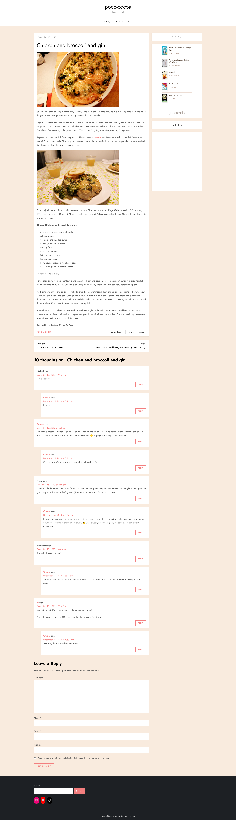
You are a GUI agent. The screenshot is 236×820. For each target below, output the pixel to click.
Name (37, 718)
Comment (39, 677)
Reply (141, 384)
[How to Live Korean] (164, 86)
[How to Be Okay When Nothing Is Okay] (164, 50)
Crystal (46, 397)
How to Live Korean (175, 84)
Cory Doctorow (175, 66)
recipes (142, 331)
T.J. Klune (174, 99)
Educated (172, 72)
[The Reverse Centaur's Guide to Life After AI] (164, 63)
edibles (131, 331)
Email (37, 731)
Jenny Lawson (175, 53)
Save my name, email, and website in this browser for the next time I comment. (74, 758)
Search (37, 785)
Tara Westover (175, 76)
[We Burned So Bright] (164, 98)
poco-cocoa (118, 7)
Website (37, 744)
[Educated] (164, 75)
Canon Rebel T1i (117, 331)
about (108, 21)
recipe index (124, 21)
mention (97, 137)
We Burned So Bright (176, 95)
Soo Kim (173, 87)
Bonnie (40, 424)
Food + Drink (44, 332)
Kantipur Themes (128, 816)
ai (38, 602)
